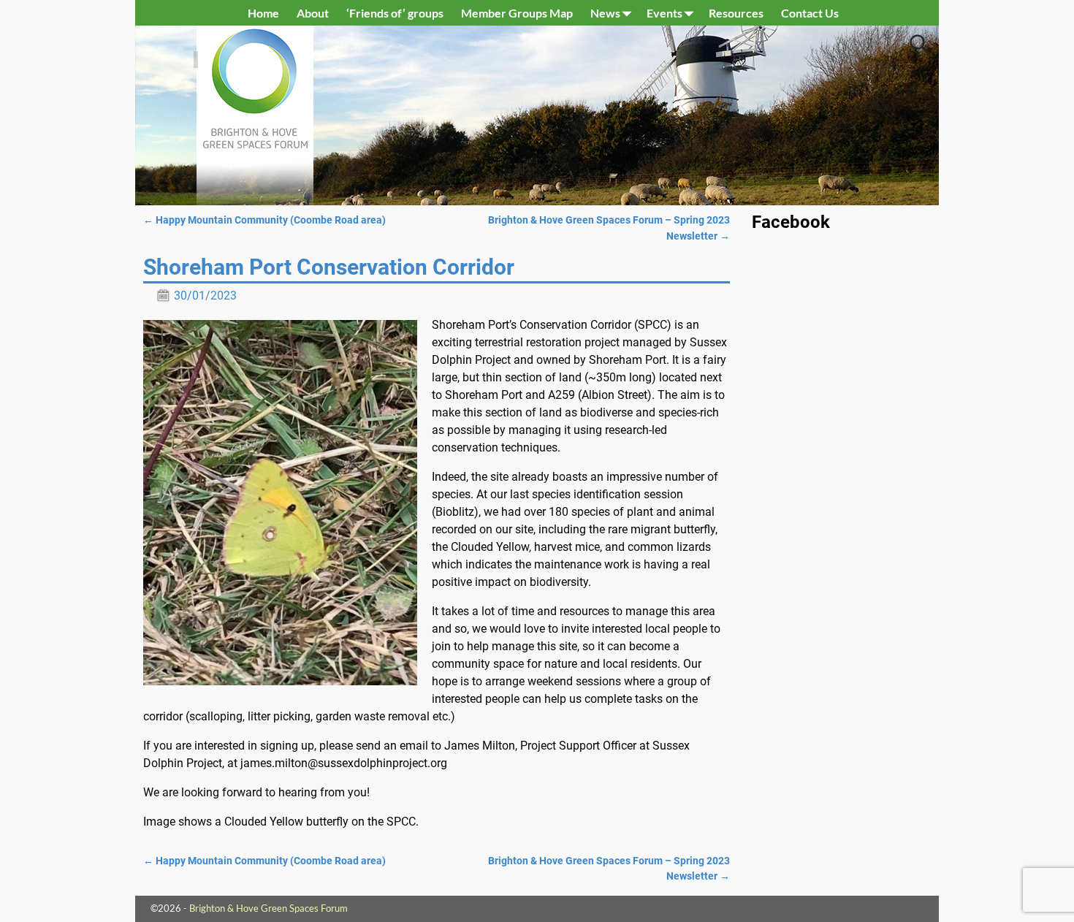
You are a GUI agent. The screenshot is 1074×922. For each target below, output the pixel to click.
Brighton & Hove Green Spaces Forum (268, 908)
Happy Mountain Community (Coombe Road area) (264, 220)
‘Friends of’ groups (394, 13)
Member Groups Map (517, 13)
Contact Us (810, 13)
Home (263, 13)
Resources (736, 13)
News (605, 13)
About (313, 13)
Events (664, 13)
